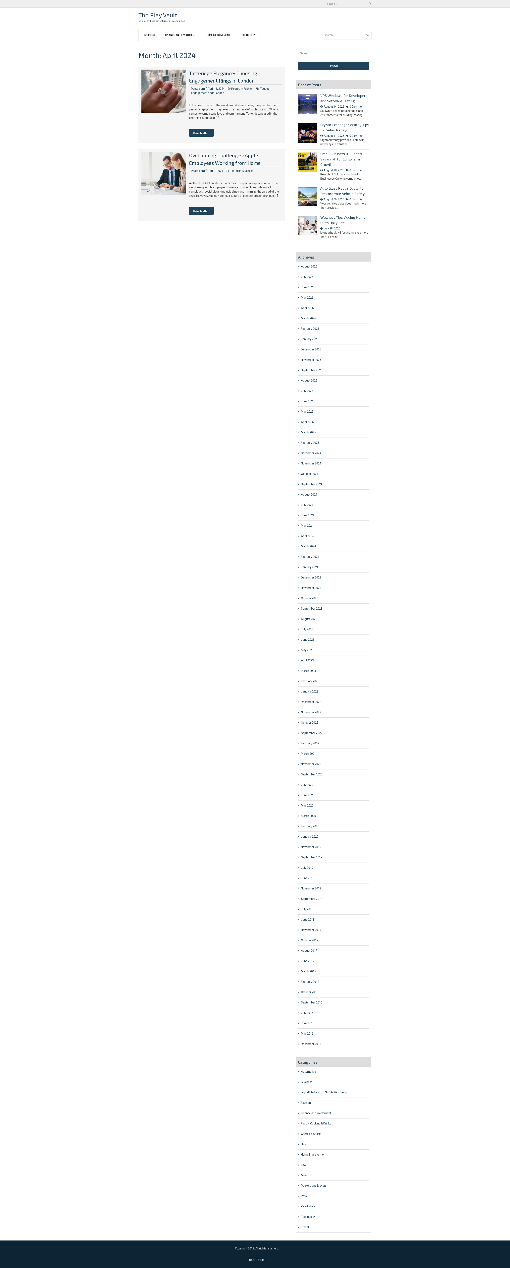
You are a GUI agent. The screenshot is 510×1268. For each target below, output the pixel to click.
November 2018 (311, 888)
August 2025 (309, 380)
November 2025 (311, 359)
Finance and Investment (180, 35)
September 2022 (311, 733)
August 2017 (309, 950)
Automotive (308, 1071)
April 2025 (307, 422)
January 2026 (309, 339)
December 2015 (311, 1044)
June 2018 (307, 919)
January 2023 (309, 691)
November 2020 (311, 764)
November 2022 (311, 712)
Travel (305, 1227)
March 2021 (308, 753)
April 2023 (307, 660)
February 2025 (310, 442)
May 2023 (307, 650)
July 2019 (307, 867)
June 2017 (307, 961)
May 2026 (307, 297)
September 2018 (311, 898)
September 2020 (311, 774)
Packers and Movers (314, 1185)
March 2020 (308, 815)
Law (303, 1165)
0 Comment (356, 106)
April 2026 (307, 308)
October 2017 (309, 940)
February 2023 (310, 681)
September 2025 (311, 370)
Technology (248, 35)
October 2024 (309, 473)
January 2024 (309, 567)
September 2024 (311, 484)
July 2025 (307, 390)
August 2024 (309, 494)
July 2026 (307, 276)
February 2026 (310, 328)
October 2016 (309, 992)
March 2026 (308, 318)
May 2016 (307, 1033)
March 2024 (308, 546)
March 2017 (308, 971)
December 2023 (311, 577)
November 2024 (311, 463)
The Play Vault (157, 15)
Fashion (248, 88)
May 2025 (307, 411)
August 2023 (309, 619)
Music (304, 1175)
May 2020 (307, 805)
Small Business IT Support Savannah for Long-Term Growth (341, 159)
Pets (304, 1196)
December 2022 (311, 701)
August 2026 (309, 266)
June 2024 (307, 515)
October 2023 (309, 598)
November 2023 (311, 587)
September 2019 (311, 857)
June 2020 (307, 795)
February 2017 (310, 981)
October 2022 (309, 722)
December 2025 (311, 349)
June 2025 (307, 401)
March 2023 (308, 670)
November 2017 (311, 930)
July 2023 (307, 629)
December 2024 (311, 453)
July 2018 (307, 909)
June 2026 (307, 287)
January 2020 (309, 836)
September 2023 (311, 608)
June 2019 (307, 878)
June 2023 (307, 639)
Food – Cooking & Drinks (316, 1123)
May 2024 (307, 525)
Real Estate (308, 1206)
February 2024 (310, 556)
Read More (200, 132)
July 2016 (307, 1012)
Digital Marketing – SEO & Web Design (324, 1092)
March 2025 (308, 432)
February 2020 (310, 826)
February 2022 (310, 743)
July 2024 (307, 505)
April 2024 (307, 536)
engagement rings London (207, 92)
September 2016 (311, 1002)
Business (149, 35)
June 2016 (307, 1023)
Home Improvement (218, 35)
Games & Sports (311, 1133)
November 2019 (311, 847)
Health (305, 1144)
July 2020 (307, 784)
